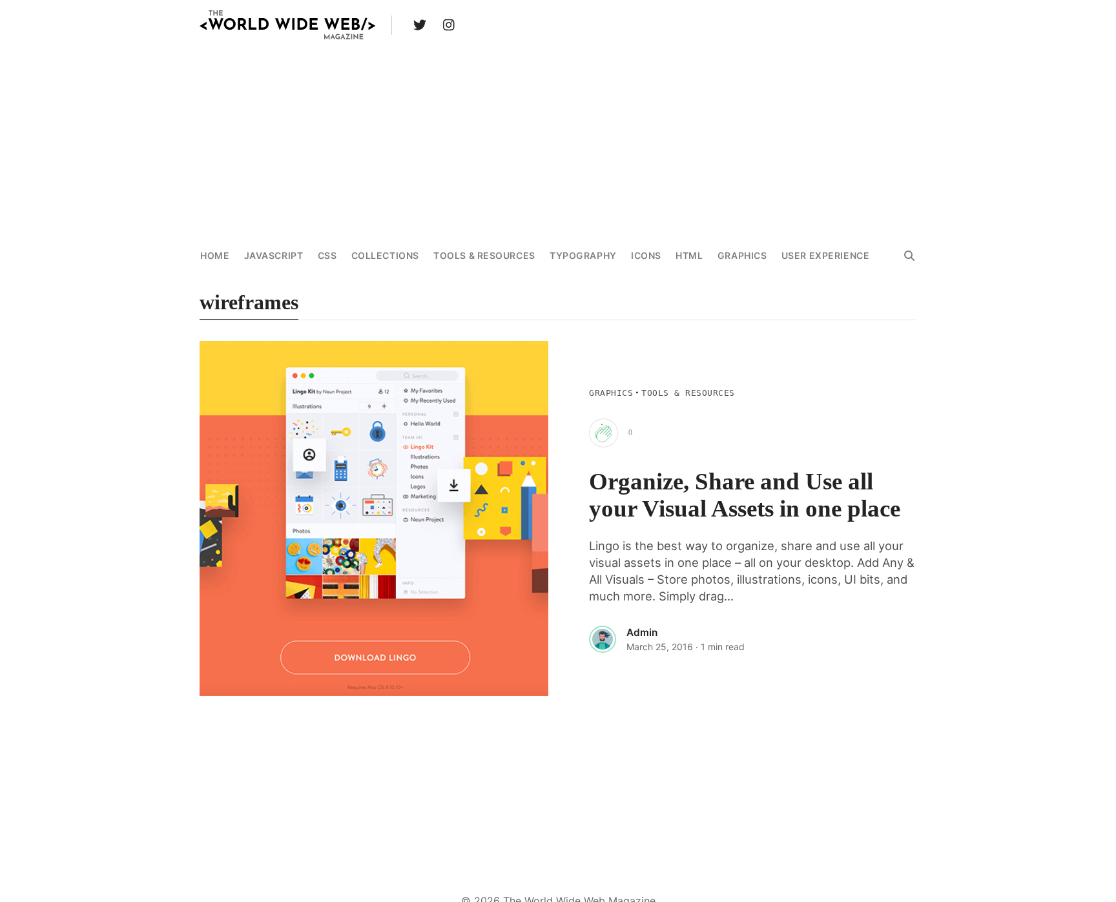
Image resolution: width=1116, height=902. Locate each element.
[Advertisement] (558, 141)
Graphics (742, 255)
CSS (327, 255)
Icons (646, 255)
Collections (385, 255)
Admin (641, 632)
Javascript (274, 255)
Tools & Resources (484, 255)
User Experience (825, 255)
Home (214, 255)
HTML (689, 255)
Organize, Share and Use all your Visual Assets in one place (744, 495)
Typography (583, 255)
